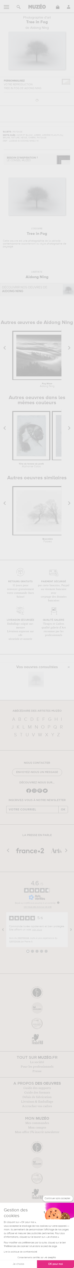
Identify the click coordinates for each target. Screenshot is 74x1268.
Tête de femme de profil (31, 465)
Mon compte (37, 1127)
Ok (63, 809)
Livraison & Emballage (37, 1101)
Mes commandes (37, 1123)
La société (37, 1062)
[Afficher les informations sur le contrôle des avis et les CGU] (58, 902)
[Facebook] (28, 792)
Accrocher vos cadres (37, 1106)
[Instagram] (34, 792)
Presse (37, 1071)
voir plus (37, 929)
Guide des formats (37, 1092)
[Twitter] (45, 792)
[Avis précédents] (3, 929)
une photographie (33, 241)
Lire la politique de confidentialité (20, 1252)
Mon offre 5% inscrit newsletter (37, 1132)
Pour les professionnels (37, 1066)
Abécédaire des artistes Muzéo (37, 711)
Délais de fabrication (37, 1097)
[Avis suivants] (71, 929)
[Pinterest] (40, 792)
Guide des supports (37, 1088)
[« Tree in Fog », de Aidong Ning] (36, 679)
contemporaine (11, 243)
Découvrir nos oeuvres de (24, 289)
